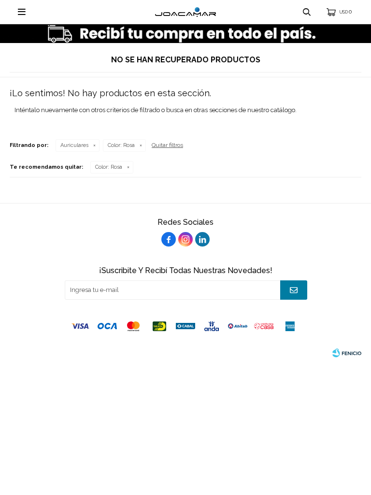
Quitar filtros (167, 145)
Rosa (121, 145)
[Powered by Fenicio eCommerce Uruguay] (346, 353)
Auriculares (74, 145)
